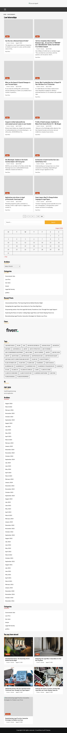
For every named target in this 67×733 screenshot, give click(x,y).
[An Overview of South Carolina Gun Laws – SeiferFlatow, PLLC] (48, 147)
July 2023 (8, 502)
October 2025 (9, 416)
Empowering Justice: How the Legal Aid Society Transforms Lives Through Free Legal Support (31, 309)
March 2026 (8, 407)
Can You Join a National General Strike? (16, 41)
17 (8, 246)
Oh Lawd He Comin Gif (26, 369)
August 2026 (8, 403)
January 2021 (9, 587)
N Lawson (59, 366)
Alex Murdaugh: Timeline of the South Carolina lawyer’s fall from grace (16, 161)
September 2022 (10, 535)
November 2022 (10, 528)
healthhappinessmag (10, 391)
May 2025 (8, 433)
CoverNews (38, 730)
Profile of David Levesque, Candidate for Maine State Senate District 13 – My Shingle (48, 123)
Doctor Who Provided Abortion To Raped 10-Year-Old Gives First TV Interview (48, 83)
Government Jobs (10, 276)
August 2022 (8, 538)
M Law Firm (22, 362)
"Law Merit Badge (10, 345)
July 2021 (8, 568)
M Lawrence (40, 362)
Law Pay (48, 352)
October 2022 (9, 532)
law (24, 345)
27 (34, 249)
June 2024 (8, 466)
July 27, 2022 (48, 86)
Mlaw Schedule (50, 362)
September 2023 (10, 495)
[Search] (62, 9)
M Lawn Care (30, 362)
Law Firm (7, 279)
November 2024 (10, 453)
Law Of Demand (46, 349)
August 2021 (8, 564)
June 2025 (8, 430)
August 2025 (8, 423)
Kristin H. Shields (10, 43)
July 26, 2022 (48, 126)
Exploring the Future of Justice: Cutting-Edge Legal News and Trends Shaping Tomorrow (29, 312)
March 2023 (8, 515)
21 (42, 246)
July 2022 (8, 541)
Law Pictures (15, 355)
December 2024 (9, 449)
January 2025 (9, 446)
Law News (7, 349)
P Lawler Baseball (10, 376)
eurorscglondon (8, 393)
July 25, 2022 (48, 163)
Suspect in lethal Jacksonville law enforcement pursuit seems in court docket (18, 123)
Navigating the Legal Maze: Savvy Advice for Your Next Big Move (23, 306)
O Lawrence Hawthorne (40, 373)
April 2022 (8, 551)
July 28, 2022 (18, 86)
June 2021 (8, 571)
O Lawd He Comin (45, 369)
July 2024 (8, 462)
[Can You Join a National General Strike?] (18, 29)
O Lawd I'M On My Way (26, 373)
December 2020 (9, 591)
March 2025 (8, 439)
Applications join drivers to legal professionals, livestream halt (15, 198)
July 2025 (8, 426)
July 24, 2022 (49, 201)
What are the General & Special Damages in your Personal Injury (17, 83)
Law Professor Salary (51, 355)
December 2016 (9, 601)
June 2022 (8, 545)
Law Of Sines (28, 352)
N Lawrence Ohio (31, 366)
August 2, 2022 (19, 43)
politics (7, 292)
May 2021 (8, 574)
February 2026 (9, 410)
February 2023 (9, 518)
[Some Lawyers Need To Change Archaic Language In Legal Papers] (48, 185)
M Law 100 (34, 359)
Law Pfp (7, 355)
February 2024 (9, 479)
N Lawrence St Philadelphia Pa (46, 366)
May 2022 (8, 548)
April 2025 (8, 436)
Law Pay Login (56, 352)
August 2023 (8, 499)
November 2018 (10, 594)
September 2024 (10, 459)
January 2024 (9, 482)
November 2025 (10, 413)
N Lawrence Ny (20, 366)
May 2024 (8, 469)
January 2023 (9, 522)
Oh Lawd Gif (15, 369)
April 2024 (8, 472)
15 (50, 242)
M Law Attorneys (44, 359)
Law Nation (56, 345)
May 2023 (8, 509)
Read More (7, 51)
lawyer (7, 36)
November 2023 (10, 489)
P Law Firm (52, 373)
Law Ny (25, 349)
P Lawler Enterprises (23, 376)
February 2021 (9, 584)
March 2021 (8, 581)
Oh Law (7, 369)
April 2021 (8, 578)
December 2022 (9, 525)
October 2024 (9, 456)
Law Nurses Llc (17, 349)
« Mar (5, 256)
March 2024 (8, 476)
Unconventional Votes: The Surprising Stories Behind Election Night (24, 303)
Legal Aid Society (10, 289)
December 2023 (9, 485)
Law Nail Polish (46, 345)
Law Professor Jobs (37, 355)
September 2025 (10, 420)
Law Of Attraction (35, 349)
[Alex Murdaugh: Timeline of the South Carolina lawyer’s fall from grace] (18, 147)
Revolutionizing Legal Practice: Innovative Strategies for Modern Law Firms (26, 316)
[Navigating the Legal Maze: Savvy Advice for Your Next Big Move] (48, 647)
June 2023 (8, 505)
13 (34, 242)
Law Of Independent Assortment (14, 352)
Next (42, 216)
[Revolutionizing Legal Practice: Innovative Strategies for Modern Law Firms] (18, 706)
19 (25, 246)
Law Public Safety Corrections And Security (17, 359)
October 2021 (9, 558)
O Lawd (37, 369)
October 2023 (9, 492)
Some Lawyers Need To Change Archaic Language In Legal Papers (46, 198)
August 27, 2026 (19, 662)
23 (38, 216)
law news (7, 282)
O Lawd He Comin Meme (11, 373)
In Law (18, 345)
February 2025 (9, 443)
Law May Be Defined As (33, 345)
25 (16, 249)
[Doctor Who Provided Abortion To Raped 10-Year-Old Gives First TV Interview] (48, 70)
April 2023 (8, 512)
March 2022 (8, 555)
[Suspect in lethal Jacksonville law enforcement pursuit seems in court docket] (18, 110)
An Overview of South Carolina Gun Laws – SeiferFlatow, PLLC (47, 161)
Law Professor (25, 355)
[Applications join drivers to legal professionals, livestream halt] (18, 185)
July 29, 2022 (48, 49)
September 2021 (10, 561)
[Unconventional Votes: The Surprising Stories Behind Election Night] (18, 647)
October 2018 (9, 597)
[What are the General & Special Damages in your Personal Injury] (18, 70)
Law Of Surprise (39, 352)
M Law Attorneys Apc (11, 362)
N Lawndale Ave (9, 366)
